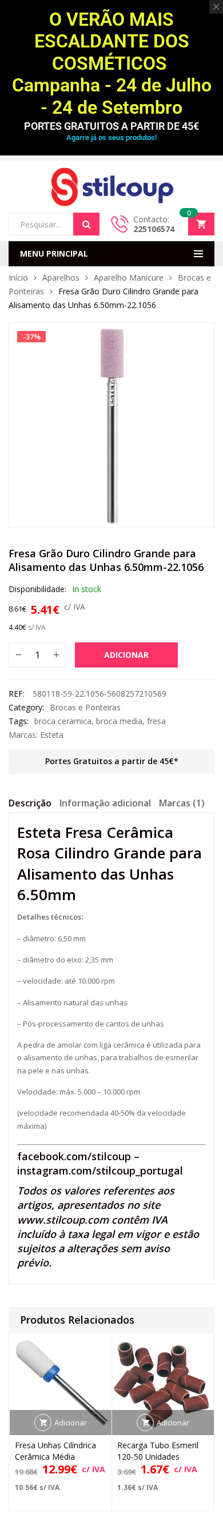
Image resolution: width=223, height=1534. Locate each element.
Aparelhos (60, 277)
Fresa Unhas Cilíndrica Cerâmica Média (55, 1451)
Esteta (51, 734)
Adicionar (126, 654)
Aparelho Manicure (129, 277)
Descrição (30, 803)
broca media (119, 721)
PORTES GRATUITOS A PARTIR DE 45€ (111, 126)
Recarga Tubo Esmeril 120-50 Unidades (157, 1451)
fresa (156, 721)
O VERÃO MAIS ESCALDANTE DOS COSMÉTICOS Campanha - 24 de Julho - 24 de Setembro (112, 63)
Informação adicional (105, 803)
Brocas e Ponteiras (85, 707)
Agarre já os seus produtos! (111, 137)
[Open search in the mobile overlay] (54, 224)
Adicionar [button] (70, 1422)
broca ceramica (62, 721)
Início (18, 277)
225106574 (153, 228)
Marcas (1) (182, 803)
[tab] (30, 805)
